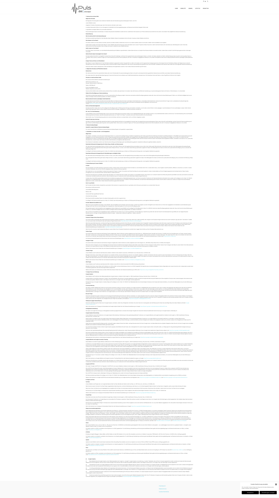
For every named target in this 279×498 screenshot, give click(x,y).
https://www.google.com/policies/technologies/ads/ (152, 337)
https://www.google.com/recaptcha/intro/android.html (175, 377)
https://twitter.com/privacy (170, 236)
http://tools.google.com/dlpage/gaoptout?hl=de (133, 476)
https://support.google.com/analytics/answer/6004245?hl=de (153, 306)
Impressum (162, 486)
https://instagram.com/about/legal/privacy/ (132, 248)
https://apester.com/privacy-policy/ (96, 445)
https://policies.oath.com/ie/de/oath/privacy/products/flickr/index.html (103, 454)
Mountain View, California (177, 449)
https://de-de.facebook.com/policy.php (113, 227)
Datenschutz (162, 488)
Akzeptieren (250, 492)
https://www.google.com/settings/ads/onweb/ (179, 330)
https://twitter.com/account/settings (132, 238)
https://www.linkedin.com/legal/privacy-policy (135, 259)
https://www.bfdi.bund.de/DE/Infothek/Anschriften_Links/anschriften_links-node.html (108, 103)
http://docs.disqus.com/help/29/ (179, 420)
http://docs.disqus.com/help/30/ (163, 420)
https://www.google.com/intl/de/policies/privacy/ (150, 377)
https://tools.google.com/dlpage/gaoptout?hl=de (140, 298)
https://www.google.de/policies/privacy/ (152, 358)
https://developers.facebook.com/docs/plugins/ (131, 220)
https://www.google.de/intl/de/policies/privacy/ (141, 406)
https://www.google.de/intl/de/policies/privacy (146, 392)
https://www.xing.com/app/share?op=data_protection (152, 269)
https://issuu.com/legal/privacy (95, 429)
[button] (276, 484)
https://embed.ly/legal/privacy (94, 437)
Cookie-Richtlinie (164, 491)
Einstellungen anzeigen (268, 492)
